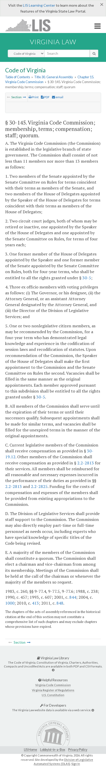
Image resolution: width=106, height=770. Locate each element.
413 (35, 603)
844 (72, 597)
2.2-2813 (85, 463)
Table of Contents (17, 77)
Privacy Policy (77, 750)
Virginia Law (53, 42)
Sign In (75, 763)
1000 (9, 603)
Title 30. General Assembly (53, 77)
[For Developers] (93, 710)
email (59, 97)
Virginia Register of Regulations (53, 690)
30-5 (86, 278)
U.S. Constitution (53, 695)
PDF (46, 97)
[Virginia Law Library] (53, 670)
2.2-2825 (39, 486)
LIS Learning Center (39, 5)
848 (59, 603)
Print (35, 97)
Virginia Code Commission (53, 685)
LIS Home (30, 750)
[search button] (94, 53)
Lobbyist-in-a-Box (52, 750)
